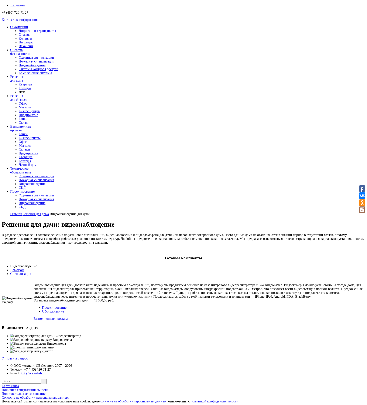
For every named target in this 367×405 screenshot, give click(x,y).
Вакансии (26, 46)
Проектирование (54, 307)
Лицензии (17, 5)
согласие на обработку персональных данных (133, 401)
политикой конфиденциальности (214, 401)
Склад (23, 122)
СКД (22, 187)
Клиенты (25, 38)
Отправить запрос (15, 358)
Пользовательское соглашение (23, 393)
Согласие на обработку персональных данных (35, 397)
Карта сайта (10, 386)
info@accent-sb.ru (33, 373)
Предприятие (28, 115)
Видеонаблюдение (32, 65)
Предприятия (28, 153)
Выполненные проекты (51, 318)
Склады (24, 149)
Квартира (25, 84)
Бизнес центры (29, 111)
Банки (23, 119)
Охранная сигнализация (36, 57)
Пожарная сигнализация (36, 61)
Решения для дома (36, 214)
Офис (23, 103)
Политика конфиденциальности (25, 390)
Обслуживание (53, 311)
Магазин (25, 107)
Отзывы (24, 34)
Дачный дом (28, 164)
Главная (16, 214)
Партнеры (26, 42)
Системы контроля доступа (38, 69)
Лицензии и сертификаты (37, 31)
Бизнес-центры (30, 138)
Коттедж (25, 88)
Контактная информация (20, 19)
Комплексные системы (35, 73)
